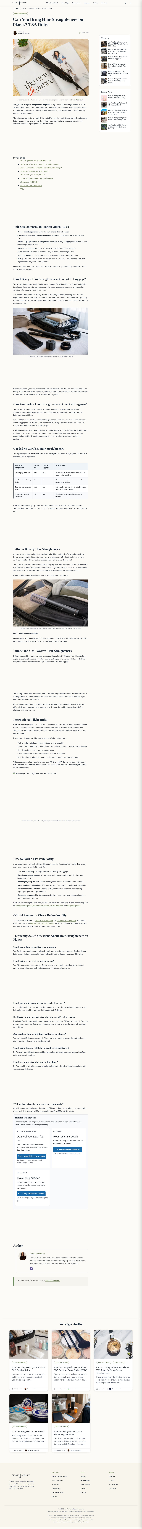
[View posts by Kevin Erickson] (68, 1389)
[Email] (31, 1268)
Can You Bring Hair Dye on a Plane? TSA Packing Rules (29, 1368)
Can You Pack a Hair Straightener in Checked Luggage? (41, 168)
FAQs (22, 189)
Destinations (76, 3)
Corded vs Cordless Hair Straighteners (34, 171)
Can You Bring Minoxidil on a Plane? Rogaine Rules (68, 1433)
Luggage (87, 3)
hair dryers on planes (41, 906)
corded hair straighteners (44, 920)
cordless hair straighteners (66, 920)
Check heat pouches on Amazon (67, 1149)
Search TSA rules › (52, 1280)
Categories (31, 8)
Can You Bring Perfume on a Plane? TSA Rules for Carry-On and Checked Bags (112, 1370)
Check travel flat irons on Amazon (31, 1156)
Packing (104, 3)
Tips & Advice (118, 1362)
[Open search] (125, 3)
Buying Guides (85, 1484)
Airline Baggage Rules (59, 1476)
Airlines (95, 3)
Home (24, 8)
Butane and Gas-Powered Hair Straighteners (36, 178)
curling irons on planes (24, 906)
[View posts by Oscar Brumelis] (110, 1389)
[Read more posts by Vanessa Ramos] (15, 33)
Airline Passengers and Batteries (42, 923)
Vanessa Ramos (24, 33)
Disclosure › (80, 100)
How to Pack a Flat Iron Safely (31, 185)
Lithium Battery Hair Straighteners (32, 175)
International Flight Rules (29, 182)
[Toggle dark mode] (130, 3)
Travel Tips (65, 3)
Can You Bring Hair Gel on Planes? (28, 1431)
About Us (112, 1476)
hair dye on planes (56, 906)
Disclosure (112, 1488)
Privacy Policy (113, 1484)
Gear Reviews (85, 1480)
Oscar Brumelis (117, 1389)
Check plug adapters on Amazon (31, 1194)
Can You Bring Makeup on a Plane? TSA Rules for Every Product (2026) (70, 1368)
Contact (111, 1480)
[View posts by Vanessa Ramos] (25, 1389)
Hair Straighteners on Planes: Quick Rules (35, 161)
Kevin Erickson (75, 1389)
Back (17, 8)
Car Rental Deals (57, 1492)
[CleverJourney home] (20, 1475)
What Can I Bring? (52, 3)
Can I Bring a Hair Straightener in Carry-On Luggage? (39, 164)
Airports (83, 1492)
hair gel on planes (73, 906)
